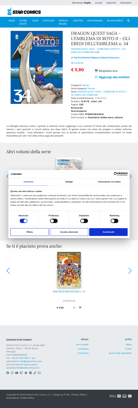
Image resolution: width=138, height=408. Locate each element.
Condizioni (83, 353)
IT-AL (67, 394)
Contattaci (83, 348)
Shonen (91, 88)
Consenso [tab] (28, 182)
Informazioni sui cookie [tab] (109, 182)
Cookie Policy (27, 397)
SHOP (35, 20)
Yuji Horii (79, 57)
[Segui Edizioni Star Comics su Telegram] (30, 373)
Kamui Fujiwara (92, 57)
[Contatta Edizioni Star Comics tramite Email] (39, 373)
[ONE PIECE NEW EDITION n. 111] (69, 270)
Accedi (98, 2)
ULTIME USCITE (23, 22)
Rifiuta (30, 232)
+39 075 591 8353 (20, 358)
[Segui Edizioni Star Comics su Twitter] (26, 373)
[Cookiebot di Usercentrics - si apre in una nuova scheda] (116, 174)
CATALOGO (48, 20)
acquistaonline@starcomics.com (22, 367)
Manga (85, 85)
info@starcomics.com (31, 361)
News (129, 344)
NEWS (11, 20)
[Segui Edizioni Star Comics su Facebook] (7, 373)
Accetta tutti (108, 232)
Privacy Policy (79, 394)
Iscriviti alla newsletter (120, 353)
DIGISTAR (78, 20)
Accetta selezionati (69, 232)
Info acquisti (82, 344)
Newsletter (126, 2)
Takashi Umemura (109, 57)
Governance (12, 397)
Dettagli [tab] (69, 182)
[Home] (24, 11)
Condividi (78, 63)
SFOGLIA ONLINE (63, 22)
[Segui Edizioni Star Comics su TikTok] (35, 373)
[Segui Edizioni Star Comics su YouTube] (16, 373)
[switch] (54, 221)
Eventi (128, 348)
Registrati (111, 2)
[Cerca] (128, 20)
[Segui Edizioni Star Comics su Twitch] (21, 373)
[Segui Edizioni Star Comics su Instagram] (12, 373)
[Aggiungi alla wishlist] (74, 307)
